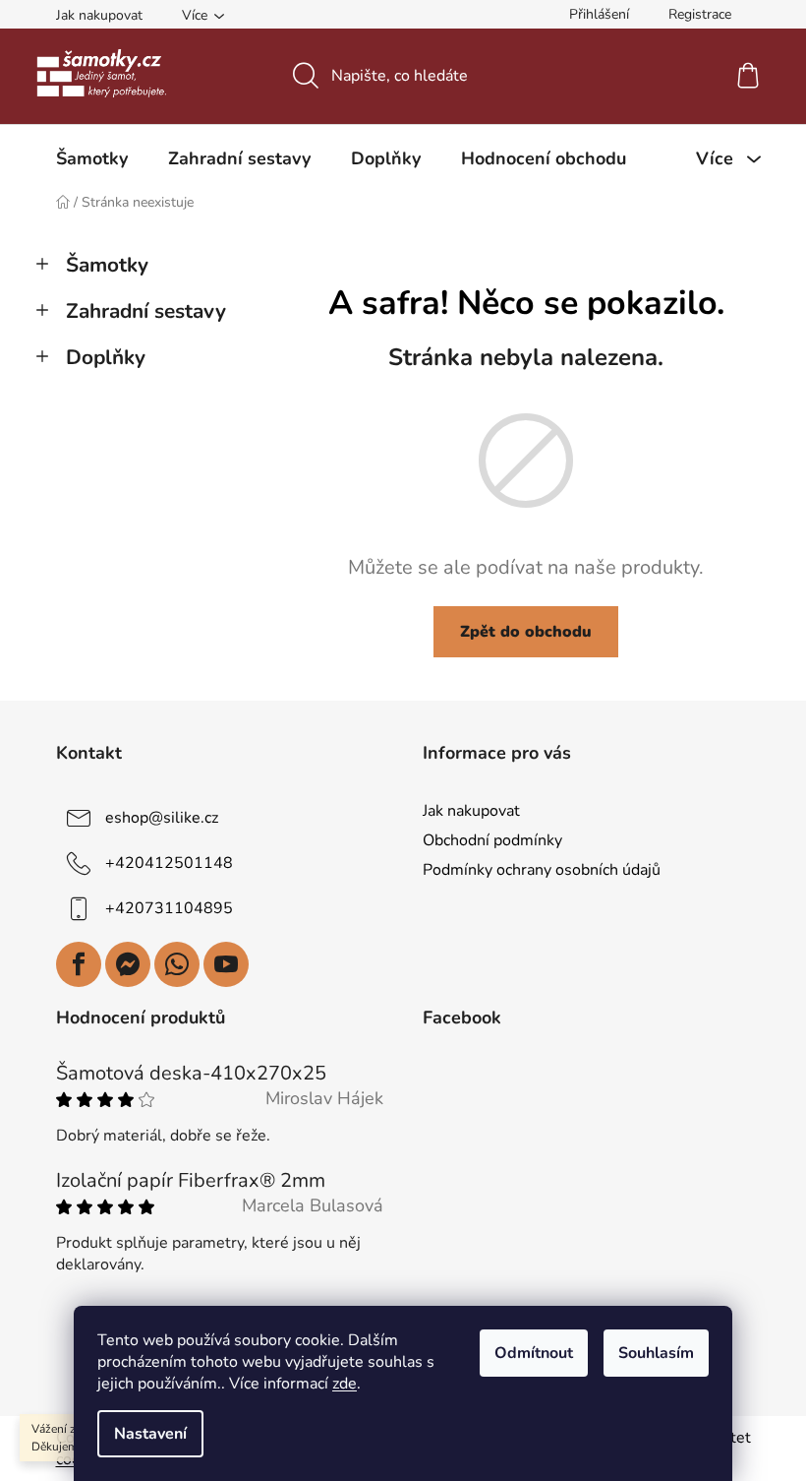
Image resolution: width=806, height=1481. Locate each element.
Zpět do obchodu (526, 632)
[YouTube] (226, 964)
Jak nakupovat (99, 15)
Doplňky (105, 357)
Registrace (699, 14)
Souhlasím (656, 1353)
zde (344, 1383)
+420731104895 (169, 908)
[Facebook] (78, 964)
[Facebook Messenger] (127, 964)
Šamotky (107, 264)
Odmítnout (533, 1353)
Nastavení (150, 1434)
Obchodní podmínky (492, 840)
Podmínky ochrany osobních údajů (542, 870)
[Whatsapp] (177, 964)
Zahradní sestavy (146, 311)
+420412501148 (169, 863)
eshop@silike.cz (161, 818)
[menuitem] (91, 158)
